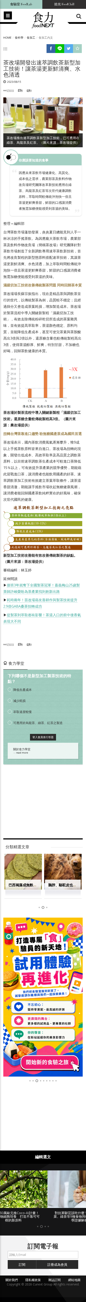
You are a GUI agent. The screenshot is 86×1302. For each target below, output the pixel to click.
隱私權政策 (33, 1280)
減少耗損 (19, 701)
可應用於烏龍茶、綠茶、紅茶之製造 (38, 723)
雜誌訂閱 (54, 1280)
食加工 (31, 38)
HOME (7, 38)
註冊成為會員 (57, 1264)
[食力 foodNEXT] (43, 20)
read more (22, 752)
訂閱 (22, 1264)
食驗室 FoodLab (21, 4)
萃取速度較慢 (22, 712)
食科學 (19, 38)
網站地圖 (74, 1280)
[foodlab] (43, 997)
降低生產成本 (22, 690)
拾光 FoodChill (64, 4)
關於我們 (12, 1280)
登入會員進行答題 (43, 737)
